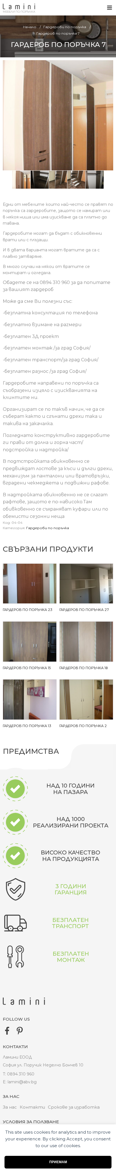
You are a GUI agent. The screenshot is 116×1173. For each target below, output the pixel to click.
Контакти (32, 1107)
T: (4, 1074)
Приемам (58, 1162)
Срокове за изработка (74, 1107)
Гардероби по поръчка (47, 528)
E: (4, 1081)
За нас (10, 1107)
